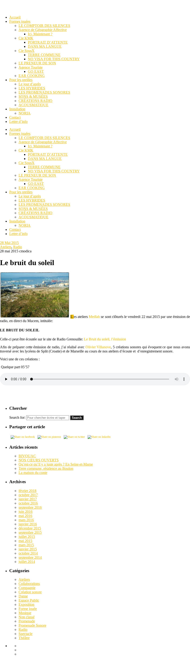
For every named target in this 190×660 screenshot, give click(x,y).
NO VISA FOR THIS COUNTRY (54, 171)
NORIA (25, 225)
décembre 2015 (30, 528)
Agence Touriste (31, 179)
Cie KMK (26, 150)
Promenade (27, 621)
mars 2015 (26, 545)
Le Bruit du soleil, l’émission (105, 339)
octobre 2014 (28, 553)
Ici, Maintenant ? (40, 146)
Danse (23, 596)
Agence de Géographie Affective (43, 142)
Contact (15, 230)
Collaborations (29, 584)
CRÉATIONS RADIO (35, 213)
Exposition (26, 604)
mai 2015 (25, 541)
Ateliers (5, 247)
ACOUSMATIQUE (33, 217)
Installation (17, 221)
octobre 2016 (28, 503)
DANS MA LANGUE (45, 159)
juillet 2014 (27, 562)
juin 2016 (25, 512)
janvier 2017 (28, 499)
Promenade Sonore (32, 625)
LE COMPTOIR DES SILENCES (44, 138)
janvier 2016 (28, 524)
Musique (25, 613)
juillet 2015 (27, 537)
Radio (17, 247)
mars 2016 (26, 520)
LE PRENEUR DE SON (37, 175)
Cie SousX (27, 163)
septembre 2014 (30, 557)
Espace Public (29, 600)
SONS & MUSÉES (33, 209)
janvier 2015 (28, 549)
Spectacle (25, 634)
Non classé (27, 617)
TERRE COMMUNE (44, 167)
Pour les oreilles (20, 192)
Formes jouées (19, 134)
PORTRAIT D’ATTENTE (48, 154)
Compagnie (27, 588)
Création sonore (30, 592)
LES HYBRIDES (32, 200)
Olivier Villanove (98, 347)
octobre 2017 (28, 495)
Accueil (15, 129)
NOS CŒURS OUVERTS (39, 460)
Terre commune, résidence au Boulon (46, 468)
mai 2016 (25, 516)
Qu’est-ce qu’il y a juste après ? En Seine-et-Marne (56, 464)
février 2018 (27, 491)
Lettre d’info (18, 234)
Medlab (94, 317)
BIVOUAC (27, 456)
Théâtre (24, 638)
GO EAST (36, 184)
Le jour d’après (30, 196)
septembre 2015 (30, 532)
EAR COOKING (32, 188)
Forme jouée (28, 609)
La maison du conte (33, 473)
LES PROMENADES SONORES (44, 204)
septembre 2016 (30, 507)
